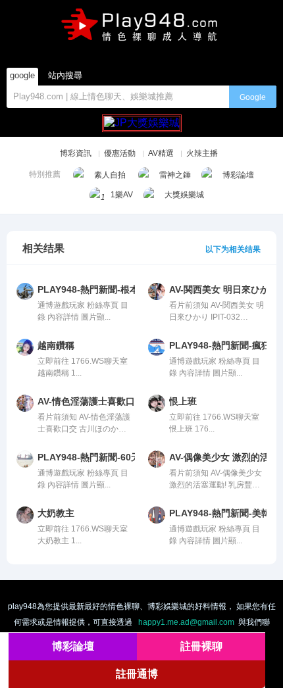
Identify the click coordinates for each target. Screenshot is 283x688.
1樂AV (122, 194)
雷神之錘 (175, 175)
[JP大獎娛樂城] (142, 117)
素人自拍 (110, 175)
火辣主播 (202, 153)
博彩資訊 (75, 153)
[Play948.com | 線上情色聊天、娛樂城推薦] (141, 29)
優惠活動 (120, 153)
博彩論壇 (238, 175)
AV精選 (161, 153)
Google (253, 97)
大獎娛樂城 (184, 194)
